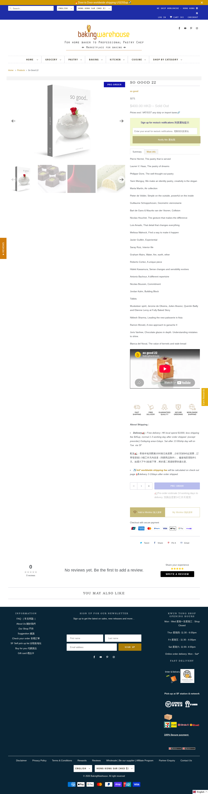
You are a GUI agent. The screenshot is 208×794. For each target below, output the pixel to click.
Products (21, 70)
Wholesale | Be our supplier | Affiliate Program (129, 760)
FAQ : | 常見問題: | (26, 618)
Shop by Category (166, 59)
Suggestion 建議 (26, 633)
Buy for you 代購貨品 (26, 648)
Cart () (178, 17)
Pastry (73, 59)
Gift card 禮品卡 (26, 653)
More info (151, 152)
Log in (162, 17)
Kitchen (116, 59)
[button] (200, 792)
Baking (94, 59)
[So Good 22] (67, 121)
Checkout (193, 17)
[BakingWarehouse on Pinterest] (191, 28)
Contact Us (186, 760)
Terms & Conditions (62, 760)
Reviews (96, 760)
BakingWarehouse (99, 776)
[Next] (121, 121)
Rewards (82, 760)
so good (134, 91)
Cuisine (137, 59)
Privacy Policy (39, 760)
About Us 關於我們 (26, 623)
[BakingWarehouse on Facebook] (179, 28)
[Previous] (13, 121)
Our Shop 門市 (26, 628)
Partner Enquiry (167, 760)
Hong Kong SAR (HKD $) (92, 8)
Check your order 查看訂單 (26, 638)
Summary (137, 152)
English (64, 8)
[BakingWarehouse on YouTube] (185, 28)
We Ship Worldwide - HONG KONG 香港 (177, 9)
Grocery (51, 59)
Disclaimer (21, 760)
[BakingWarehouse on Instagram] (197, 28)
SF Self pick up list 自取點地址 (26, 643)
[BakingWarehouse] (104, 38)
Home (30, 59)
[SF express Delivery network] (168, 719)
